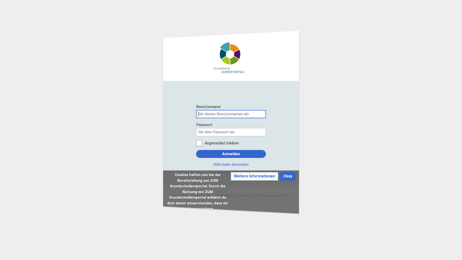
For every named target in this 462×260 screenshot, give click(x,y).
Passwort (204, 125)
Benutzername (208, 106)
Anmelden (231, 154)
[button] (254, 176)
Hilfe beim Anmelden (231, 164)
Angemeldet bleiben (222, 143)
